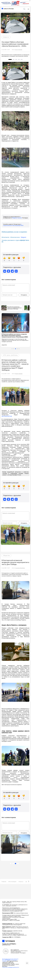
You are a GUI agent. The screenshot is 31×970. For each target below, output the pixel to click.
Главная (4, 881)
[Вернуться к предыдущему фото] (4, 71)
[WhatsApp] (16, 271)
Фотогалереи (12, 881)
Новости (6, 37)
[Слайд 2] (13, 348)
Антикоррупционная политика (10, 959)
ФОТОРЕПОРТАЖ (7, 416)
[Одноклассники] (8, 271)
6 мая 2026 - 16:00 (6, 49)
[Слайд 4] (17, 348)
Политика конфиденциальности (10, 967)
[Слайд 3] (15, 348)
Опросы (21, 881)
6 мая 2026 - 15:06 (6, 373)
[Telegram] (12, 271)
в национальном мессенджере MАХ (13, 224)
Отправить (24, 295)
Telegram (23, 237)
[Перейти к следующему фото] (27, 71)
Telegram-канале (17, 218)
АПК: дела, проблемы (10, 355)
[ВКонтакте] (4, 271)
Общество (6, 555)
